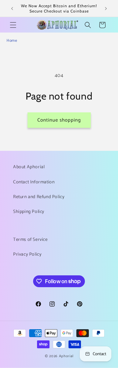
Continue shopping (59, 120)
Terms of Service (30, 239)
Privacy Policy (27, 254)
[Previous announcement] (12, 8)
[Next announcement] (106, 8)
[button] (13, 25)
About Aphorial (29, 167)
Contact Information (33, 182)
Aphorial (66, 356)
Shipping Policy (28, 212)
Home (12, 40)
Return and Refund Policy (38, 197)
